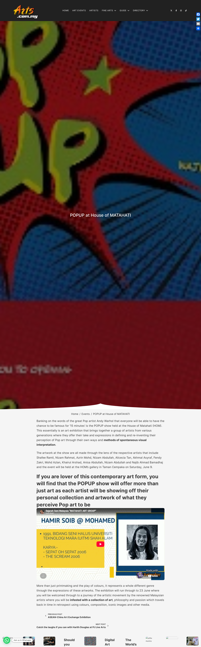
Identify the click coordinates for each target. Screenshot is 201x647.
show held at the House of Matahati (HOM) (132, 425)
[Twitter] (198, 19)
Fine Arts (107, 10)
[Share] (198, 28)
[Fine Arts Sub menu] (115, 11)
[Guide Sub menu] (128, 11)
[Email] (198, 23)
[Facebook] (198, 14)
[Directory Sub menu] (147, 11)
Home (65, 10)
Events (86, 413)
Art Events (79, 10)
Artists (93, 10)
